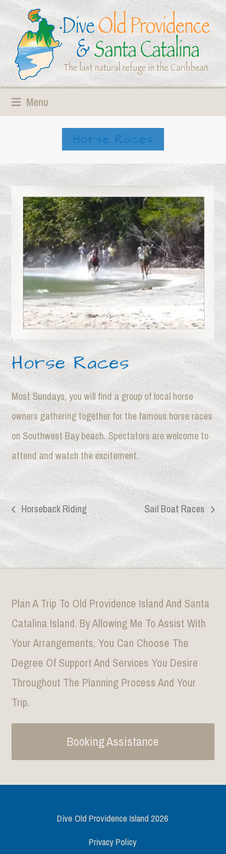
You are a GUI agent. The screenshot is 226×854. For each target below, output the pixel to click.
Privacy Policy (113, 842)
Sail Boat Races (174, 507)
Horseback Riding (49, 507)
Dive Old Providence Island (103, 818)
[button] (30, 102)
